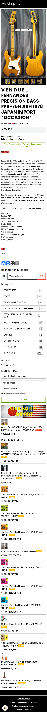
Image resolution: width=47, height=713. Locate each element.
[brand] (11, 4)
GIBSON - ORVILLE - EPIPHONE (23, 302)
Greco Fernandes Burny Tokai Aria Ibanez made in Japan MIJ (23, 145)
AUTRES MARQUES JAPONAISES (23, 329)
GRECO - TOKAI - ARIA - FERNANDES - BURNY (23, 315)
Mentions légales (23, 699)
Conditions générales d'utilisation (24, 702)
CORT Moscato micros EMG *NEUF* (18, 551)
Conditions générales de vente (23, 706)
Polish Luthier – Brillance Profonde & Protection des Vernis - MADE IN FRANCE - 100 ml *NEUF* (21, 476)
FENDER (23, 296)
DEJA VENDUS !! (23, 353)
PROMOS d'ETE (23, 290)
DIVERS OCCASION (23, 341)
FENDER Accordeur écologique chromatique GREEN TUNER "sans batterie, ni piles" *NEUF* (23, 452)
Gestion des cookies (23, 710)
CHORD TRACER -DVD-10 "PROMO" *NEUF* (21, 624)
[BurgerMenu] (42, 4)
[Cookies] (5, 708)
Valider (23, 400)
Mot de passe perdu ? (20, 394)
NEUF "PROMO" (23, 347)
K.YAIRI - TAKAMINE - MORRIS (23, 323)
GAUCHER (23, 335)
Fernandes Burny (17, 139)
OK (41, 276)
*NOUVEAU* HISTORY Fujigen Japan (23, 308)
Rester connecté (10, 389)
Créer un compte (6, 394)
